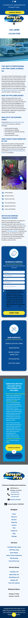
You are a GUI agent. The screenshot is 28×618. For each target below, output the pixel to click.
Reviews (14, 519)
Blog (14, 533)
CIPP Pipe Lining (14, 363)
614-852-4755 (15, 492)
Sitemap (14, 536)
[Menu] (14, 23)
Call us (14, 455)
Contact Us (14, 530)
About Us (14, 517)
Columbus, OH (14, 571)
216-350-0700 (14, 34)
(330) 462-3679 (15, 494)
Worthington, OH (14, 577)
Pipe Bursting (14, 359)
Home (5, 53)
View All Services (14, 561)
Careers (14, 525)
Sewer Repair (14, 348)
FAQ (14, 528)
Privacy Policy (14, 306)
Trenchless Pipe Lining (14, 343)
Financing (14, 522)
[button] (13, 1)
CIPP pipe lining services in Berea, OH (10, 90)
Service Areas (11, 53)
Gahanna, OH (14, 580)
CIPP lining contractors (12, 231)
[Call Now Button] (14, 615)
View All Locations (14, 583)
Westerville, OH (14, 574)
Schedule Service (14, 447)
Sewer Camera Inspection (14, 353)
